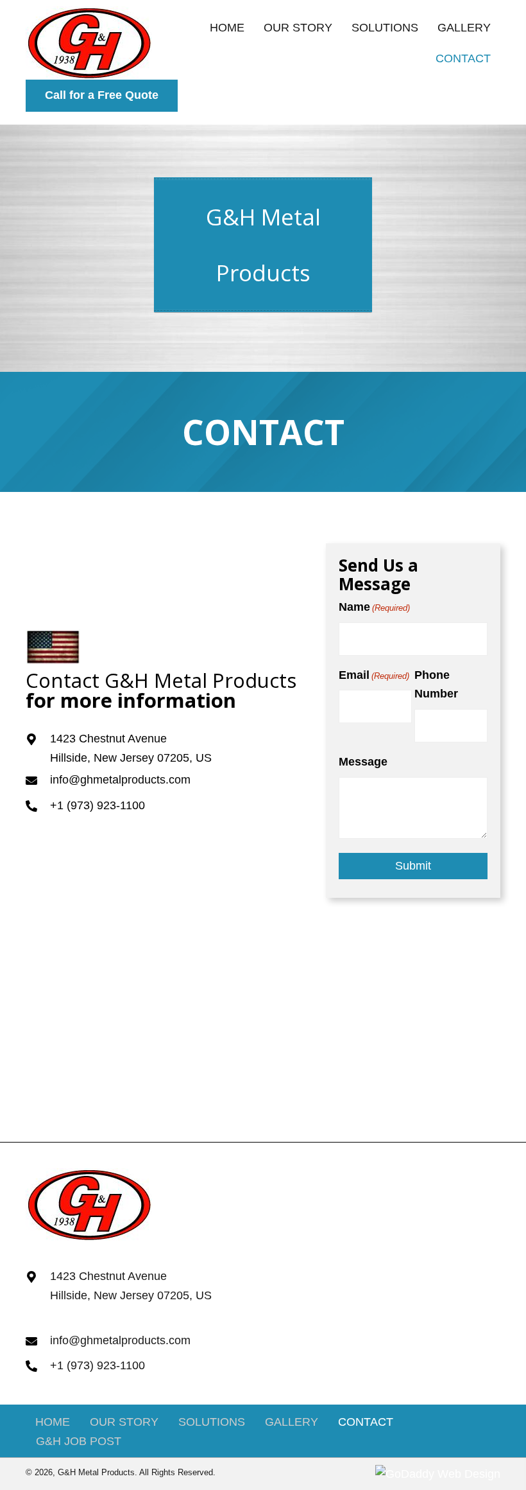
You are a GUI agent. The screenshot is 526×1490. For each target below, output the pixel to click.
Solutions (211, 1422)
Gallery (291, 1422)
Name (374, 606)
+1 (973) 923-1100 (97, 805)
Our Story (124, 1422)
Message (363, 761)
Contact (365, 1422)
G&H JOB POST (78, 1441)
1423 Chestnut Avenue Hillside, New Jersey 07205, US (131, 1286)
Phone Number (436, 685)
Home (52, 1422)
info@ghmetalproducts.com (120, 779)
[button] (102, 96)
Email (374, 675)
